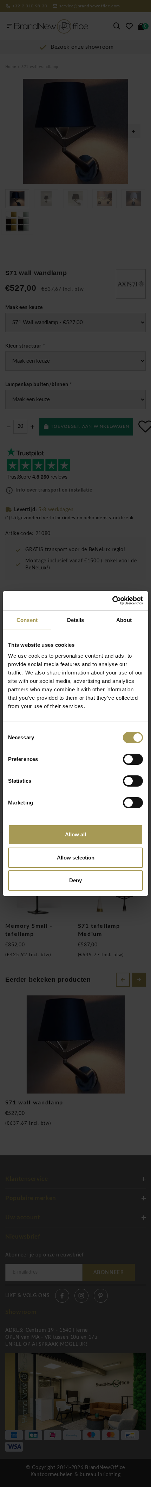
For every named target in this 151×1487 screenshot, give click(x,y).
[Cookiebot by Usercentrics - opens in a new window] (112, 600)
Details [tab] (75, 620)
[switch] (133, 759)
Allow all (75, 834)
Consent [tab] (27, 620)
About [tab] (124, 620)
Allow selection (75, 858)
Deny (75, 880)
